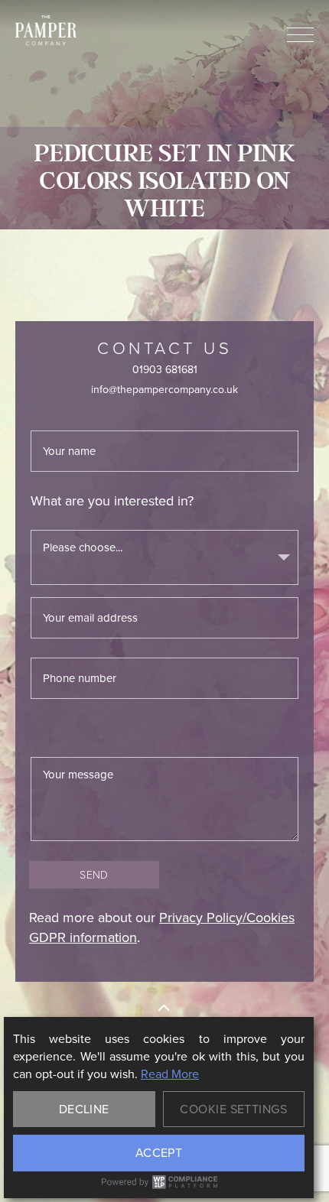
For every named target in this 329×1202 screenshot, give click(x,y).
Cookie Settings (233, 1109)
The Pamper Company (46, 30)
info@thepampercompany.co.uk (164, 390)
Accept (159, 1152)
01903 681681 (164, 370)
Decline (84, 1109)
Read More (170, 1074)
